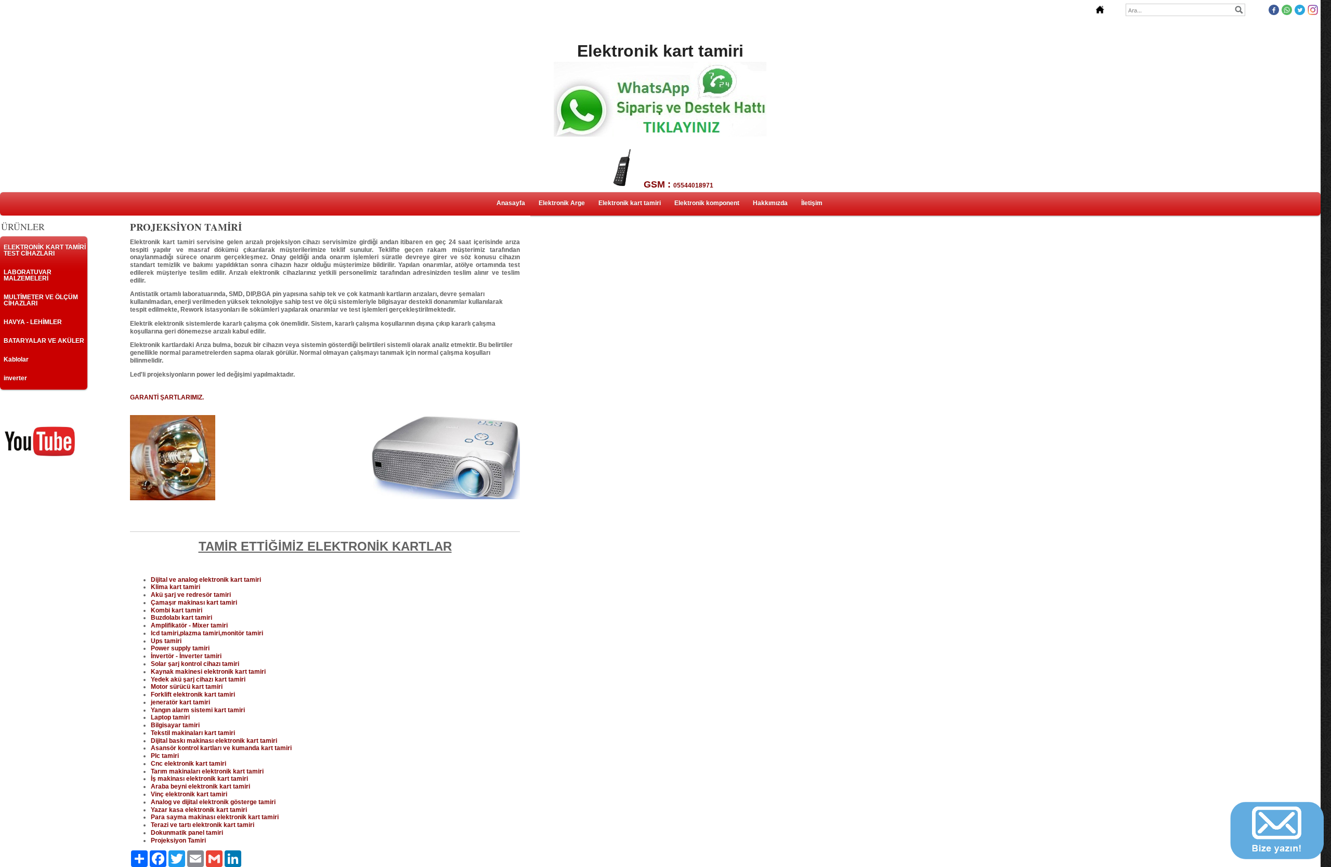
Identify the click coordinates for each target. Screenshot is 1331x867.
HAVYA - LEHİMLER (33, 322)
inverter (15, 378)
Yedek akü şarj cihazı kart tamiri (198, 679)
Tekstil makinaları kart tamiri (193, 733)
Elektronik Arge (562, 203)
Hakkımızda (770, 203)
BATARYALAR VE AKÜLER (44, 340)
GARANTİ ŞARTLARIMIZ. (167, 397)
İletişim (812, 203)
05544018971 (693, 185)
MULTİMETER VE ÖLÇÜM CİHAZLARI (41, 300)
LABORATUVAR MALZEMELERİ (27, 275)
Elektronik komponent (706, 203)
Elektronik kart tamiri (629, 203)
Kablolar (16, 359)
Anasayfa (511, 203)
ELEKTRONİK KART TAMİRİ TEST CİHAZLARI (45, 250)
